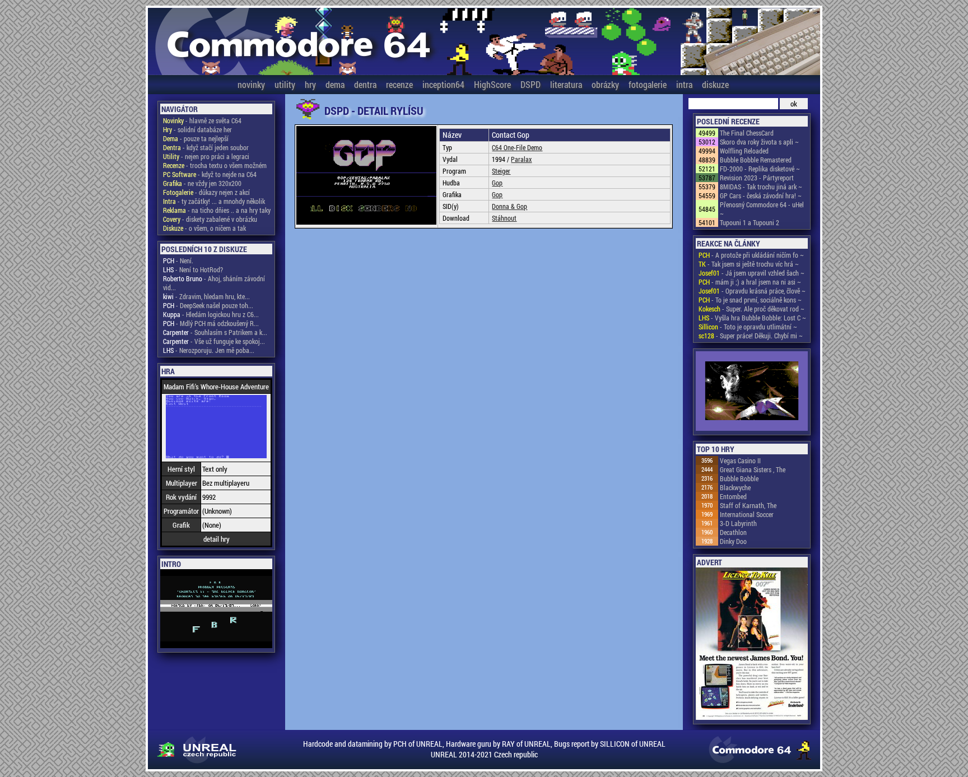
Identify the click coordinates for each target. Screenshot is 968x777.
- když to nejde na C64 (210, 174)
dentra (365, 84)
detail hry (216, 539)
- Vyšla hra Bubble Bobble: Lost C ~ (752, 317)
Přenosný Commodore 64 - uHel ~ (762, 209)
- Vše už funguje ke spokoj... (214, 341)
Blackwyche (735, 487)
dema (335, 84)
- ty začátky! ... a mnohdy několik (214, 201)
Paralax (521, 159)
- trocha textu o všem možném (215, 165)
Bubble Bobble (739, 478)
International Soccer (747, 514)
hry (310, 84)
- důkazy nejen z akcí (206, 192)
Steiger (501, 170)
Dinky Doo (733, 541)
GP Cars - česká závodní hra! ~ (761, 195)
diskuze (715, 84)
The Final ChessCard (747, 132)
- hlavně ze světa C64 (202, 120)
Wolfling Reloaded (744, 150)
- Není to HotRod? (193, 269)
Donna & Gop (509, 206)
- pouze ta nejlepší (196, 138)
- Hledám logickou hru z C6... (211, 314)
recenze (399, 84)
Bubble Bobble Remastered (756, 159)
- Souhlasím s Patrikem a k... (215, 332)
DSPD (530, 84)
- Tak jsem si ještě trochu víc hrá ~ (749, 263)
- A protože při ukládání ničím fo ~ (751, 254)
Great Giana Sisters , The (752, 469)
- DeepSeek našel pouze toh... (208, 305)
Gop (497, 182)
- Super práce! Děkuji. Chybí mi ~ (751, 335)
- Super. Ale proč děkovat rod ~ (751, 308)
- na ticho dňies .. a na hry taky (217, 210)
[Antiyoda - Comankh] (752, 391)
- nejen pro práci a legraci (206, 156)
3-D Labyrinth (738, 523)
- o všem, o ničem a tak (204, 228)
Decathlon (733, 532)
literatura (566, 84)
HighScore (492, 84)
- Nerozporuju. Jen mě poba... (208, 350)
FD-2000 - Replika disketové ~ (760, 168)
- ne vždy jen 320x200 (202, 183)
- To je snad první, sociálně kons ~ (750, 299)
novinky (251, 84)
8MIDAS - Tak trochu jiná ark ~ (761, 186)
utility (284, 84)
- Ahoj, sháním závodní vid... (214, 283)
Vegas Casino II (740, 460)
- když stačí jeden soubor (206, 147)
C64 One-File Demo (517, 147)
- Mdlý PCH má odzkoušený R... (211, 323)
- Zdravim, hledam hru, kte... (206, 296)
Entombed (733, 496)
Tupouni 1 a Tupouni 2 (749, 222)
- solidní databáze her (197, 129)
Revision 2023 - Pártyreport (757, 177)
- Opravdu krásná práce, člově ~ (752, 290)
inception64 (443, 84)
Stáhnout (504, 217)
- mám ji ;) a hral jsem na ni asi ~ (750, 281)
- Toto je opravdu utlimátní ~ (748, 326)
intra (684, 84)
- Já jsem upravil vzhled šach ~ (751, 272)
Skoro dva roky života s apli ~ (759, 141)
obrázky (605, 84)
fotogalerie (648, 84)
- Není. (178, 260)
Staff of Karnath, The (748, 505)
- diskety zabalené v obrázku (210, 219)
